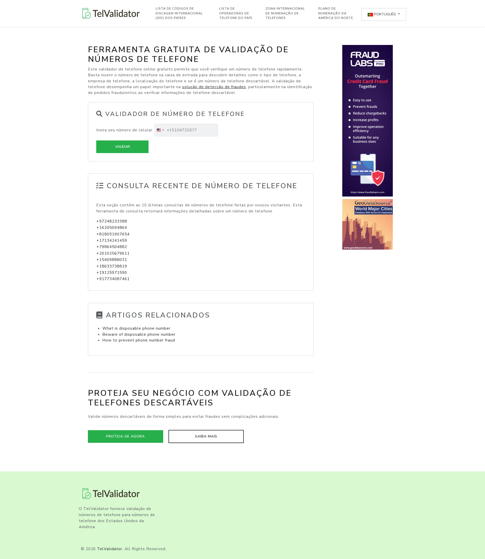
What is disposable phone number (136, 328)
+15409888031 (111, 259)
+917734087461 (113, 279)
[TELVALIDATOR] (111, 13)
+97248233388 (111, 221)
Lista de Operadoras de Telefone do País (235, 13)
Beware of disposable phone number (139, 334)
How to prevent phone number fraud (138, 340)
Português (385, 14)
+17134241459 (111, 240)
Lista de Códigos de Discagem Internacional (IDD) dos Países (179, 13)
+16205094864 (111, 227)
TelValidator (109, 549)
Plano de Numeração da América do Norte (335, 13)
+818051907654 (113, 234)
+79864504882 (111, 247)
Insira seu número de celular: (124, 130)
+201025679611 (113, 253)
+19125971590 (111, 272)
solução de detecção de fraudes (214, 87)
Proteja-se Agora (125, 436)
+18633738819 (111, 266)
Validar (122, 146)
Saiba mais (206, 436)
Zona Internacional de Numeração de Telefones (285, 13)
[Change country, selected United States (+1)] (160, 130)
